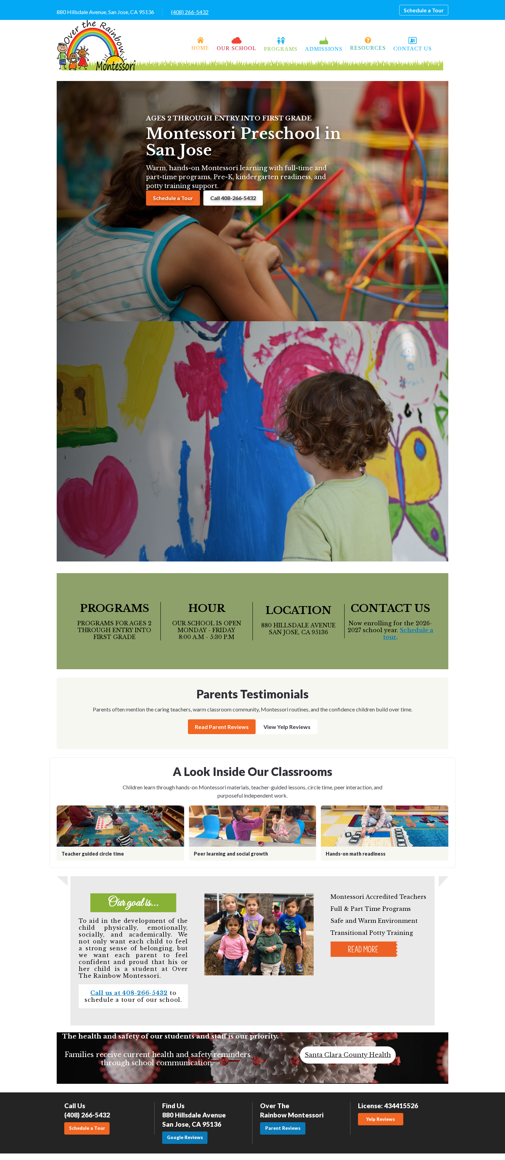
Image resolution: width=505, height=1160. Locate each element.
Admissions (324, 49)
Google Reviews (185, 1137)
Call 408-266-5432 (233, 198)
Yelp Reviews (380, 1119)
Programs (281, 49)
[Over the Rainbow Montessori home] (96, 45)
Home (200, 48)
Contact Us (412, 48)
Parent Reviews (283, 1128)
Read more (364, 948)
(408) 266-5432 (190, 12)
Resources (368, 48)
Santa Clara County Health (348, 1055)
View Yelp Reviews (287, 726)
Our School (236, 48)
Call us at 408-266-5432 (129, 992)
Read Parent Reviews (222, 726)
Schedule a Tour (424, 10)
